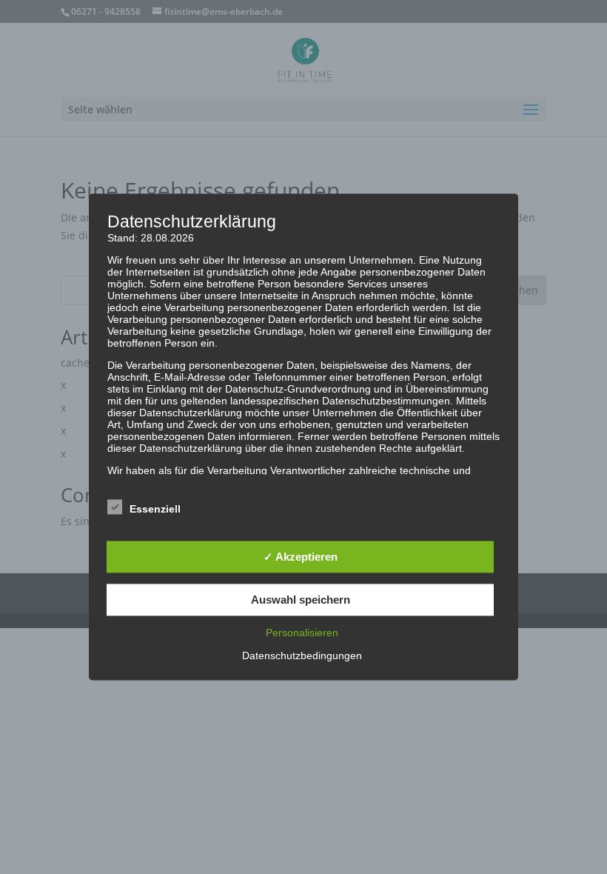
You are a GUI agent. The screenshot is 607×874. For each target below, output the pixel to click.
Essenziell (155, 510)
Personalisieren (302, 633)
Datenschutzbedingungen (302, 656)
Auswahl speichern (300, 599)
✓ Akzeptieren (301, 556)
